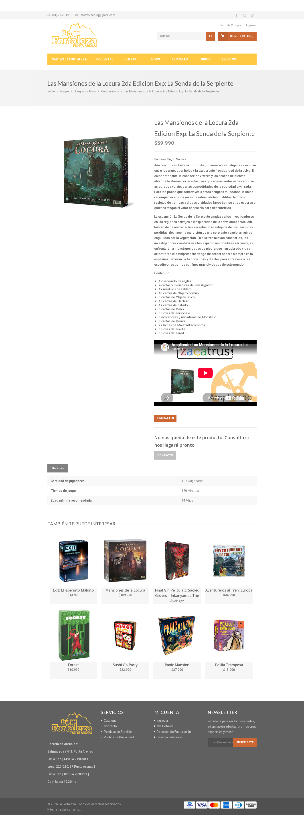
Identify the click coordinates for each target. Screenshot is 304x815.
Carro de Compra (230, 25)
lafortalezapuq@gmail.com (97, 15)
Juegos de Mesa (85, 91)
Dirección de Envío (169, 737)
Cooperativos (110, 91)
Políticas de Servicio (118, 731)
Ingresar (251, 25)
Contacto (165, 455)
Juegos (154, 59)
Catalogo (110, 720)
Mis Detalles (165, 726)
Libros (204, 59)
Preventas (104, 59)
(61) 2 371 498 (61, 15)
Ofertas (129, 59)
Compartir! (165, 418)
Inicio (51, 91)
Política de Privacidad (119, 737)
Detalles (58, 468)
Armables (180, 59)
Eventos (229, 59)
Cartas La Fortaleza (69, 59)
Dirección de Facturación (174, 731)
